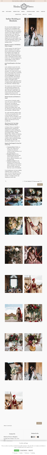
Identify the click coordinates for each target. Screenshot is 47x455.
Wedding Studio (16, 11)
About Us (24, 14)
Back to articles (8, 425)
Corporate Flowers (31, 11)
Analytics (21, 453)
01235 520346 (9, 441)
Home (3, 11)
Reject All (30, 450)
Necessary (15, 453)
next (40, 184)
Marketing (33, 453)
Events (37, 11)
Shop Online (8, 11)
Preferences (27, 453)
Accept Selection (23, 450)
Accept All (17, 450)
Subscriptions (18, 14)
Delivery (30, 14)
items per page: (36, 181)
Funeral (22, 11)
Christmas (43, 11)
